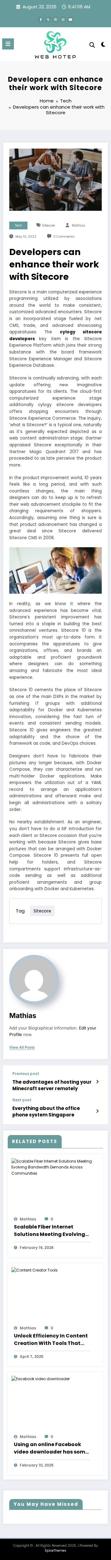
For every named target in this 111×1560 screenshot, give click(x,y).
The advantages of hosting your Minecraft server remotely (52, 1085)
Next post (21, 1100)
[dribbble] (55, 19)
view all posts (22, 1047)
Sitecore (48, 225)
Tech (18, 225)
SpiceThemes (55, 1550)
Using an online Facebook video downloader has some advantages (51, 1448)
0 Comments (64, 236)
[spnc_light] (103, 45)
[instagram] (63, 19)
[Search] (92, 45)
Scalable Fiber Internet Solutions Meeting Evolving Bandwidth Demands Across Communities (51, 1230)
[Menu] (8, 44)
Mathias (78, 225)
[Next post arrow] (97, 1111)
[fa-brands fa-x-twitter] (48, 19)
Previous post (25, 1074)
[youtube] (70, 19)
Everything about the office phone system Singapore (46, 1111)
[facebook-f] (40, 19)
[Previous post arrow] (97, 1082)
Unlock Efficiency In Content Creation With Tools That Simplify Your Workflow (51, 1339)
